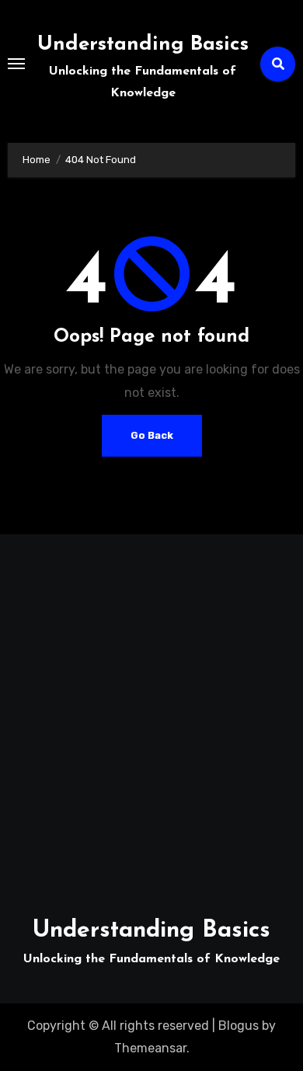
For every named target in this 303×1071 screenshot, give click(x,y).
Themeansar (150, 1048)
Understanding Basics (143, 44)
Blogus (238, 1025)
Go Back (152, 435)
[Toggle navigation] (16, 63)
